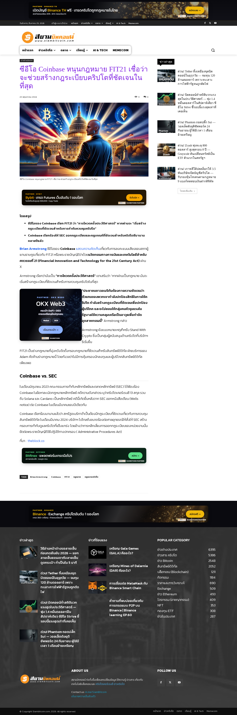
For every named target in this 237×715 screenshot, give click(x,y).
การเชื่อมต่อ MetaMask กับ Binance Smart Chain (128, 585)
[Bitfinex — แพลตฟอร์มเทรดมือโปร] (84, 457)
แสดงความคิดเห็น (88, 248)
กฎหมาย (77, 476)
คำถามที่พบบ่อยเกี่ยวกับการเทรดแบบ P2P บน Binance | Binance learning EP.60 (126, 607)
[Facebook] (205, 23)
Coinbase (56, 476)
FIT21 (67, 476)
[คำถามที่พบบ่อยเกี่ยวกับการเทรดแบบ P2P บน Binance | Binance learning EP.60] (97, 604)
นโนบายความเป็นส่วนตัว (83, 696)
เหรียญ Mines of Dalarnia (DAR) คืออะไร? (128, 568)
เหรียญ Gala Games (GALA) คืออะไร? (124, 551)
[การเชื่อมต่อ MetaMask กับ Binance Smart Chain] (97, 587)
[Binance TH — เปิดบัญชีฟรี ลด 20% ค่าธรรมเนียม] (118, 10)
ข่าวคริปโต (119, 684)
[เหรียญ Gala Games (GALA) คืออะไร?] (97, 552)
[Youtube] (215, 23)
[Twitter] (210, 23)
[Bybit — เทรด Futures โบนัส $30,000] (84, 199)
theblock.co (36, 440)
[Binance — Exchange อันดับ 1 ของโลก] (118, 514)
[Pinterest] (64, 484)
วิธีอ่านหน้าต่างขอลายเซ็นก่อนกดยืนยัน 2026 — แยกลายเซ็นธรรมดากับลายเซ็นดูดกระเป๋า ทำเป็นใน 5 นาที (60, 555)
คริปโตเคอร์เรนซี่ (104, 684)
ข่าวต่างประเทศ (27, 60)
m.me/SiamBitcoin (96, 692)
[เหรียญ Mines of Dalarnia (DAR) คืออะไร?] (97, 570)
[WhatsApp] (72, 484)
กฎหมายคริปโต (91, 476)
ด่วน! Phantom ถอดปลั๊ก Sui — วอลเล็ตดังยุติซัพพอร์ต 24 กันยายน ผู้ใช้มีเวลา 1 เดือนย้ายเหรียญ (60, 638)
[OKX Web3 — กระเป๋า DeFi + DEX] (51, 317)
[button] (212, 50)
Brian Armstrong (33, 248)
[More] (81, 484)
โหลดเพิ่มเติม (186, 191)
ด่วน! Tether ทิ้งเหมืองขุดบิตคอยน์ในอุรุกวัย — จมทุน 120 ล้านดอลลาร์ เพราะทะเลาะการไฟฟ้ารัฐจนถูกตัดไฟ (60, 582)
